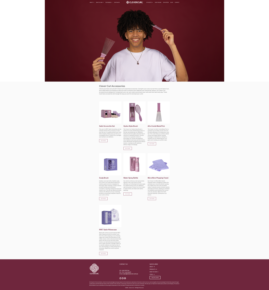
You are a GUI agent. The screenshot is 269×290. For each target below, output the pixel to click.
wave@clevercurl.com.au (130, 274)
